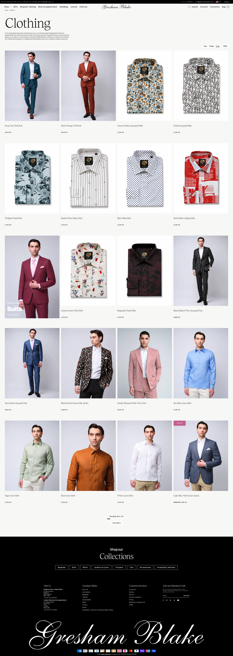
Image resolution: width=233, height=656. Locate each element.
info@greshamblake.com (205, 2)
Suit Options (86, 592)
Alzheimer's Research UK (137, 602)
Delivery (131, 592)
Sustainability (86, 600)
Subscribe (186, 595)
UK (220, 2)
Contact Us (132, 589)
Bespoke (62, 567)
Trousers (119, 567)
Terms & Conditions (135, 597)
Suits (74, 567)
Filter (225, 46)
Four (218, 46)
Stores (84, 607)
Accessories (145, 567)
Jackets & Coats (101, 567)
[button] (193, 7)
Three (211, 46)
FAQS (84, 602)
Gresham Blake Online (105, 654)
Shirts (85, 567)
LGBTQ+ (85, 597)
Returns (131, 594)
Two (205, 46)
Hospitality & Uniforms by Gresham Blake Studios (97, 610)
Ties (131, 567)
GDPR (131, 605)
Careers (84, 605)
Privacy (131, 600)
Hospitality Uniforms (166, 567)
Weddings (85, 594)
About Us (85, 589)
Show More (117, 523)
